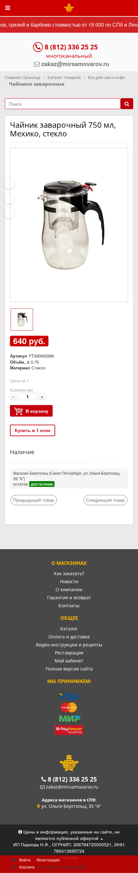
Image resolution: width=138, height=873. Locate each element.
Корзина (27, 866)
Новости (69, 581)
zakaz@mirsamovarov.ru (72, 787)
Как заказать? (69, 573)
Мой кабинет (69, 661)
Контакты (69, 605)
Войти (24, 859)
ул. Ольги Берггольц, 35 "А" (71, 806)
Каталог (69, 629)
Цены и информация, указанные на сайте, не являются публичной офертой (71, 834)
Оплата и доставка (69, 637)
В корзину (37, 411)
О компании (69, 589)
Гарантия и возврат (69, 597)
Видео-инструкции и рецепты (69, 645)
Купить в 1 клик (32, 430)
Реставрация (69, 653)
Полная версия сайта (69, 669)
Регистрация (48, 859)
